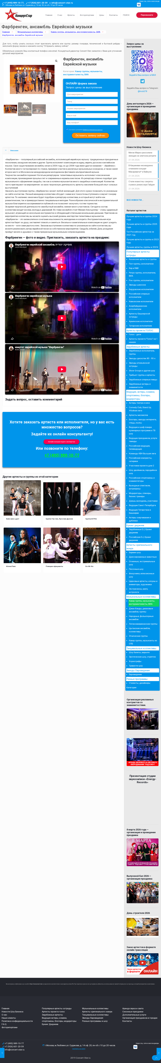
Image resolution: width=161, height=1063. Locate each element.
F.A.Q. (4, 1024)
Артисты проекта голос (53, 1011)
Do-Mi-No (89, 566)
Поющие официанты (54, 566)
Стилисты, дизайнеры (139, 683)
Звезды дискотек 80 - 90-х (142, 358)
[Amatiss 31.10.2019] (159, 1053)
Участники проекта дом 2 (141, 465)
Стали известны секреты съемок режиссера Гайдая (142, 183)
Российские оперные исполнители (139, 295)
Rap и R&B (133, 268)
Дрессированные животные (143, 557)
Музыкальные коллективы (30, 32)
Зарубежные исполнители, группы (142, 352)
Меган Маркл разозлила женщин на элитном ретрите (142, 154)
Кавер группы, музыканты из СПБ (143, 642)
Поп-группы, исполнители (141, 263)
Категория (131, 687)
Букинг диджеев (135, 525)
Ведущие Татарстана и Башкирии (140, 511)
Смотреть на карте (78, 1049)
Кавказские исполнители (141, 301)
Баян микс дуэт (12, 519)
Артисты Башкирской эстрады (139, 315)
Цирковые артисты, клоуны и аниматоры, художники (143, 583)
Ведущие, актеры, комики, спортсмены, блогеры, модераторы (140, 395)
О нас (4, 1014)
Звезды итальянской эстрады (139, 364)
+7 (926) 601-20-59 (38, 3)
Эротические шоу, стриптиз (142, 656)
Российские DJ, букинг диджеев (140, 539)
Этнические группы (138, 636)
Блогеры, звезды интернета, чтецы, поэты (142, 421)
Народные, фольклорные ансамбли (141, 618)
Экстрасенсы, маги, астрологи (138, 590)
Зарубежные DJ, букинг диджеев (140, 531)
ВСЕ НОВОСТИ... (135, 200)
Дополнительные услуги (134, 1014)
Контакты (127, 1021)
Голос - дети (135, 334)
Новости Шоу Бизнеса (12, 1011)
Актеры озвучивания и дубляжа (140, 519)
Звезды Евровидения (138, 670)
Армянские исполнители (141, 321)
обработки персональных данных (93, 129)
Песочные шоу (136, 569)
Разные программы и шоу (95, 1021)
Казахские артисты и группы (143, 259)
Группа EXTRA (91, 519)
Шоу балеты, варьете (139, 652)
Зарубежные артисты (138, 346)
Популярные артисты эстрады (138, 253)
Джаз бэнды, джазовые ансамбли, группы (141, 610)
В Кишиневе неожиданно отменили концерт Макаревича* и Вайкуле (141, 168)
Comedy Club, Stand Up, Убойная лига (140, 409)
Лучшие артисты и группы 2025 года (141, 226)
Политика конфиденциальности (17, 1021)
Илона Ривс (11, 566)
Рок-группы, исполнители (141, 280)
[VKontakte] (139, 5)
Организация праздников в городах (139, 1018)
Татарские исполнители (140, 325)
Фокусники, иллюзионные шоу (141, 575)
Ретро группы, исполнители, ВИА (142, 274)
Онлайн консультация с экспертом (61, 442)
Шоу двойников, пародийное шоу (143, 472)
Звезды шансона (137, 285)
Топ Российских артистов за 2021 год (140, 233)
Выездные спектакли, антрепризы (139, 487)
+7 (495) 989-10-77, (14, 3)
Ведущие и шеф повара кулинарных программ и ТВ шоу (142, 430)
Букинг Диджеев (50, 1024)
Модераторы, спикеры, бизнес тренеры (140, 495)
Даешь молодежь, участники (143, 501)
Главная (6, 32)
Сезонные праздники (132, 1011)
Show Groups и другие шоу (142, 370)
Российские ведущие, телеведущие (139, 447)
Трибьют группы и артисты (142, 375)
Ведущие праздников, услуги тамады (143, 440)
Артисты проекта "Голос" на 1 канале (143, 340)
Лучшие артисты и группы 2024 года (141, 218)
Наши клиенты (9, 1018)
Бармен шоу (135, 552)
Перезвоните (147, 15)
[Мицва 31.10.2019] (2, 1053)
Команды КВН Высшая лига (142, 453)
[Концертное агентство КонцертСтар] (18, 15)
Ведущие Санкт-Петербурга (142, 505)
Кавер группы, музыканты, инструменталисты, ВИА (75, 32)
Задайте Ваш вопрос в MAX (142, 75)
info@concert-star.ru (62, 3)
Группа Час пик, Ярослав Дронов (59, 519)
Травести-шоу (136, 665)
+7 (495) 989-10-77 (62, 455)
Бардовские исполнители (141, 289)
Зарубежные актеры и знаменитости (140, 385)
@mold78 (142, 91)
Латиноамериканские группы (143, 624)
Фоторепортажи (9, 1027)
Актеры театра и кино (139, 403)
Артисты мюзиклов (138, 415)
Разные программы (137, 679)
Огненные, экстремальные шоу (142, 563)
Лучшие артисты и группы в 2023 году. (142, 241)
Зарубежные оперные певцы (143, 379)
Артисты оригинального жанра (139, 547)
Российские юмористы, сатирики (140, 459)
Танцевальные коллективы (141, 648)
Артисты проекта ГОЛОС (139, 330)
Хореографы (135, 661)
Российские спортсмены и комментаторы (142, 479)
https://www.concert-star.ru (37, 984)
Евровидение (135, 674)
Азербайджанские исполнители (138, 307)
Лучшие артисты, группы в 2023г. (142, 247)
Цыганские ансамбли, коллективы (139, 630)
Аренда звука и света (132, 1008)
